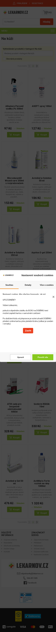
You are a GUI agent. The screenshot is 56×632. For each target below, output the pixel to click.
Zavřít (28, 330)
